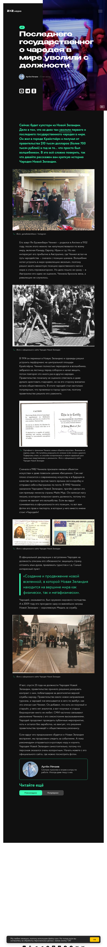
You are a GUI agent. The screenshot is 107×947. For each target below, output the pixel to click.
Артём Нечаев (32, 76)
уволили (65, 130)
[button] (100, 11)
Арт (22, 27)
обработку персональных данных (39, 940)
